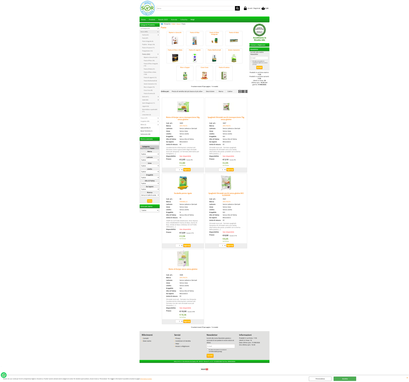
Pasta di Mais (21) (149, 69)
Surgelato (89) (145, 121)
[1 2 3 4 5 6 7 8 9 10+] (179, 170)
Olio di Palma (150, 181)
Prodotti (152, 19)
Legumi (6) (145, 106)
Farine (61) (145, 35)
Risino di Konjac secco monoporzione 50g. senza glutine (183, 118)
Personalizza (320, 379)
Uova (149, 163)
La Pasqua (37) (145, 28)
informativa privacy (216, 351)
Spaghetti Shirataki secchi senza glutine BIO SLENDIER (226, 194)
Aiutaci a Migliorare (182, 346)
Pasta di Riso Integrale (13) (151, 65)
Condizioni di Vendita (183, 341)
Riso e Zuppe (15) (149, 87)
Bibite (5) (143, 124)
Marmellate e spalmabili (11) (149, 110)
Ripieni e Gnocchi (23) (150, 57)
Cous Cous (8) (148, 90)
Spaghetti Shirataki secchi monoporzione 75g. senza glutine (226, 118)
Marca (149, 151)
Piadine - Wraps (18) (148, 44)
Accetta (345, 379)
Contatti (146, 338)
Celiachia (183, 19)
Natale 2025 (163, 19)
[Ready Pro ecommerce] (204, 369)
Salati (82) (145, 100)
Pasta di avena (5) (149, 93)
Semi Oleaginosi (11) (148, 103)
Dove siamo (147, 341)
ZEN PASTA (183, 126)
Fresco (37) (144, 118)
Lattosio (150, 157)
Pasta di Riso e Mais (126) (150, 73)
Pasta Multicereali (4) (150, 81)
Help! (192, 19)
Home (143, 19)
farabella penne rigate (183, 193)
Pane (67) (145, 38)
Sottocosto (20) (145, 134)
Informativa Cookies (146, 379)
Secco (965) (144, 32)
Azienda (174, 19)
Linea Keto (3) (146, 115)
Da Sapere (149, 187)
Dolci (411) (145, 97)
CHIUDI (407, 378)
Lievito (149, 169)
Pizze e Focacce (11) (148, 48)
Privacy (177, 338)
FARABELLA (183, 202)
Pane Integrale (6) (147, 41)
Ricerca (149, 192)
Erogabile (149, 175)
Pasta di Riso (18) (149, 60)
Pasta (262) (146, 54)
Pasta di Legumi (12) (150, 77)
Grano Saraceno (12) (150, 84)
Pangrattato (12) (147, 51)
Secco (146, 148)
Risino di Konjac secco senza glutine (183, 269)
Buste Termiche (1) (146, 131)
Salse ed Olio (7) (145, 128)
